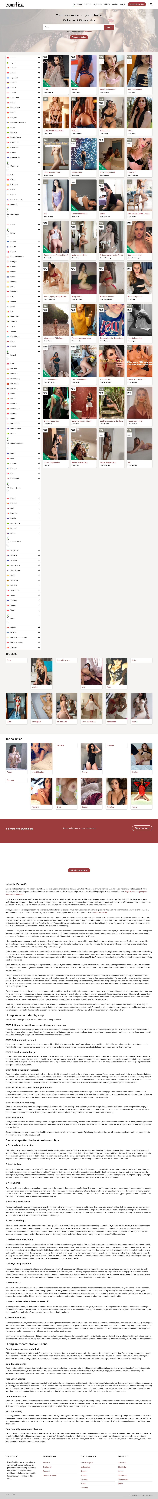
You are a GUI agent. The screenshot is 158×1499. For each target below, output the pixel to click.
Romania (13, 513)
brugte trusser (130, 892)
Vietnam (13, 647)
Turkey (13, 610)
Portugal (13, 503)
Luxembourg (15, 378)
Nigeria (13, 433)
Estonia (13, 242)
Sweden (13, 585)
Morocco (13, 413)
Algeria (13, 63)
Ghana (13, 271)
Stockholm (122, 1467)
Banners (46, 1471)
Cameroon (14, 147)
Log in (122, 4)
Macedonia (14, 383)
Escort (12, 233)
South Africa (15, 565)
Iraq (11, 296)
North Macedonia (17, 443)
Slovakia (13, 555)
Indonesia (14, 291)
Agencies (98, 4)
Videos (107, 4)
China (12, 179)
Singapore (14, 550)
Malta (12, 393)
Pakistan (13, 463)
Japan (12, 326)
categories (88, 31)
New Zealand (15, 428)
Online (115, 4)
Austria (13, 93)
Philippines (14, 478)
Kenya (12, 341)
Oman (12, 458)
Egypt (12, 224)
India (12, 286)
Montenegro (15, 408)
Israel (12, 306)
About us (46, 1463)
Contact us (47, 1467)
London (121, 1471)
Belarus (13, 112)
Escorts (88, 4)
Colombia (14, 185)
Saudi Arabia (15, 523)
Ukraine (13, 632)
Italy (12, 311)
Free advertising (137, 4)
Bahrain (13, 102)
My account (10, 1494)
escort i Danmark (100, 912)
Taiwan (13, 595)
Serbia (12, 533)
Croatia (13, 189)
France (13, 252)
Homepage (77, 4)
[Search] (151, 4)
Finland (13, 247)
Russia (13, 518)
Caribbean (14, 166)
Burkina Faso (15, 137)
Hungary (13, 281)
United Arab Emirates (18, 637)
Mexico (13, 398)
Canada (13, 152)
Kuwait (13, 355)
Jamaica (13, 321)
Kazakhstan (14, 336)
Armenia (13, 82)
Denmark (13, 204)
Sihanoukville (15, 542)
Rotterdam (122, 1463)
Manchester (122, 1475)
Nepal (12, 418)
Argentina (14, 78)
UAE (12, 619)
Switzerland (14, 590)
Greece (13, 277)
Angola (13, 72)
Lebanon (13, 369)
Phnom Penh (15, 488)
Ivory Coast (14, 316)
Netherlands (15, 423)
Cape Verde (15, 157)
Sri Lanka (14, 580)
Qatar (12, 508)
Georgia (13, 262)
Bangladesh (15, 107)
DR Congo (14, 214)
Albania (13, 57)
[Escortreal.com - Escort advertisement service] (15, 4)
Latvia (12, 363)
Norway (13, 453)
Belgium (13, 117)
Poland (13, 498)
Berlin (120, 1483)
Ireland (13, 301)
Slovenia (13, 560)
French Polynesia (17, 256)
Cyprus (13, 194)
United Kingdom (16, 642)
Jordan (13, 331)
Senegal (13, 528)
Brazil (12, 127)
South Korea (15, 570)
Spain (12, 575)
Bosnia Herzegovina (18, 122)
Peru (12, 473)
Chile (12, 175)
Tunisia (13, 605)
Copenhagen (123, 1479)
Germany (13, 267)
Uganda (13, 627)
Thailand (13, 600)
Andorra (13, 68)
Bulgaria (13, 132)
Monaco (13, 403)
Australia (13, 87)
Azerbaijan (14, 97)
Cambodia (14, 142)
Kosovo (13, 346)
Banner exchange (50, 1475)
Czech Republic (16, 199)
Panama (13, 468)
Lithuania (14, 374)
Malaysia (13, 388)
